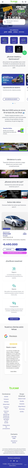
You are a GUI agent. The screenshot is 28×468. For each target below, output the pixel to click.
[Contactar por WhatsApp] (24, 53)
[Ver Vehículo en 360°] (25, 233)
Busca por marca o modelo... (12, 22)
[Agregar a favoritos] (25, 228)
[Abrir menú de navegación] (2, 1)
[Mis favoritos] (25, 2)
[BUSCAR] (22, 2)
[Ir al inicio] (14, 2)
